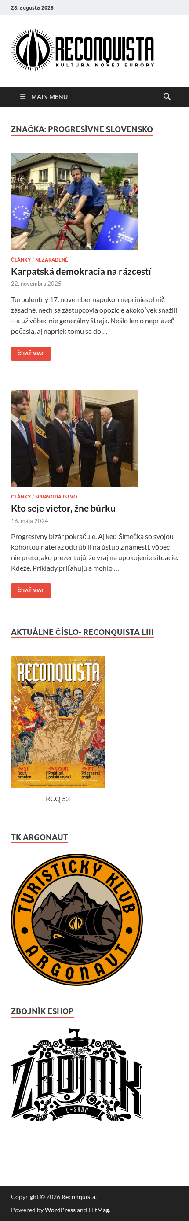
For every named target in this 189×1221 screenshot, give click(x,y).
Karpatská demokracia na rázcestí (81, 271)
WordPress (60, 1210)
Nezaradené (51, 260)
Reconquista (78, 1196)
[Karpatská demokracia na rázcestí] (94, 205)
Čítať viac (27, 352)
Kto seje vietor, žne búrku (63, 507)
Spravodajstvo (56, 497)
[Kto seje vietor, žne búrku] (94, 442)
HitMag (98, 1210)
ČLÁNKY (21, 260)
